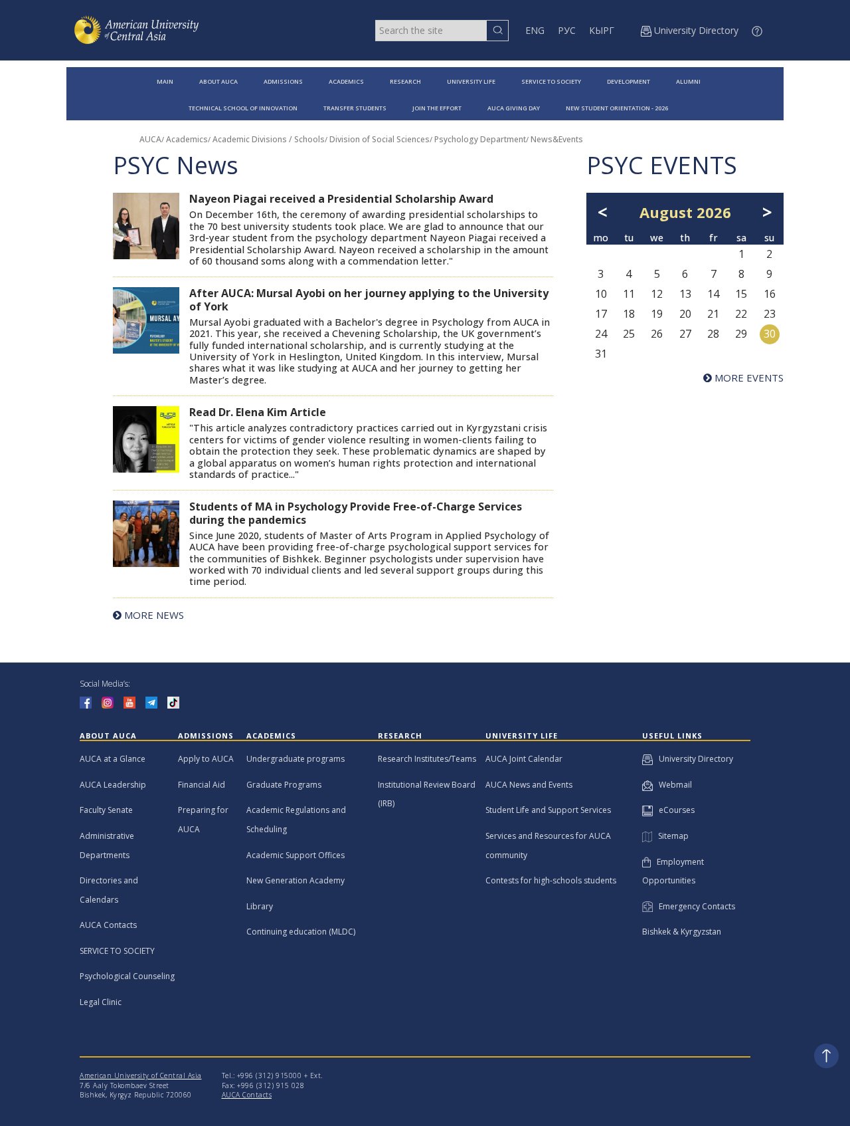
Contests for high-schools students (550, 880)
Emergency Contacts (694, 906)
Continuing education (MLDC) (300, 931)
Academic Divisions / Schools (268, 139)
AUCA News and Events (528, 784)
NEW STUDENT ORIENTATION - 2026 (617, 108)
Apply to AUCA (206, 758)
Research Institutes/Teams (427, 758)
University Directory (693, 758)
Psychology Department (480, 139)
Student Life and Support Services (548, 810)
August (666, 212)
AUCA (150, 139)
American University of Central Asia (141, 1075)
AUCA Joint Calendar (523, 758)
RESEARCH (405, 81)
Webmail (672, 784)
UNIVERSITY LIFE (471, 81)
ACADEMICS (346, 81)
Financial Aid (201, 784)
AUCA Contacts (108, 925)
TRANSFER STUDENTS (354, 108)
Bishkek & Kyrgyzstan (681, 931)
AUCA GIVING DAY (513, 108)
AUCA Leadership (113, 784)
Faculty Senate (106, 810)
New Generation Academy (295, 880)
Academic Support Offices (295, 855)
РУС (567, 30)
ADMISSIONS (283, 81)
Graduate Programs (283, 784)
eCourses (674, 810)
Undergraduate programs (295, 758)
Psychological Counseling (127, 976)
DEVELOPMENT (628, 81)
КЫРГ (601, 30)
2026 (714, 212)
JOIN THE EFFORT (437, 108)
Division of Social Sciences (379, 139)
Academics (187, 139)
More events (748, 377)
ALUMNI (688, 81)
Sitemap (670, 836)
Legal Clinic (101, 1002)
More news (153, 614)
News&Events (557, 139)
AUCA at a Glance (112, 758)
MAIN (165, 81)
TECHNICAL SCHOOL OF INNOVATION (243, 108)
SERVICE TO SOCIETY (551, 81)
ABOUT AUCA (218, 81)
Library (259, 906)
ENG (535, 30)
